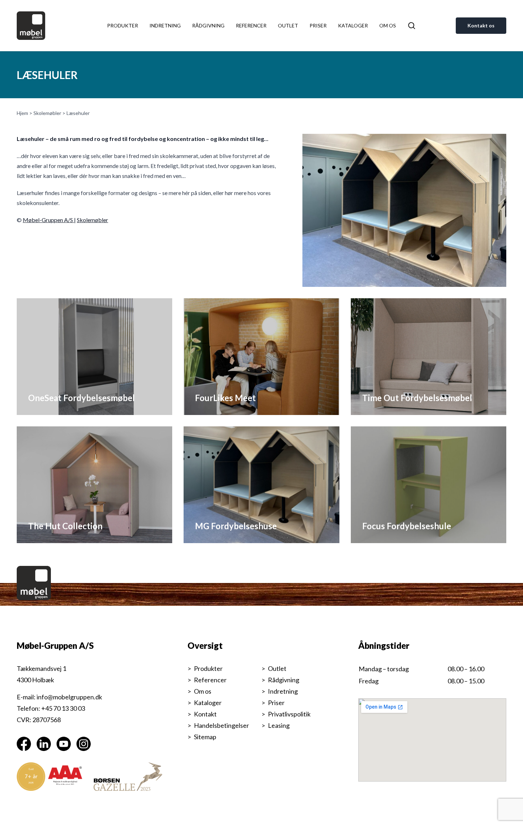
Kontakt (205, 714)
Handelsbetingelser (221, 725)
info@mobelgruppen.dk (69, 697)
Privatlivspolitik (289, 714)
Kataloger (353, 25)
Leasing (279, 725)
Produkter (122, 25)
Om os (387, 25)
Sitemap (205, 737)
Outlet (288, 25)
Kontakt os (481, 25)
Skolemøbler (47, 113)
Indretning (165, 25)
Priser (318, 25)
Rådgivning (208, 25)
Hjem (22, 113)
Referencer (251, 25)
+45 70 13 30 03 (63, 708)
